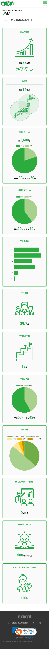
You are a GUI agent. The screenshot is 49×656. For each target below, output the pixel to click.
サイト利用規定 (12, 623)
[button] (24, 632)
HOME (5, 20)
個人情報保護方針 (23, 623)
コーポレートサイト (35, 623)
